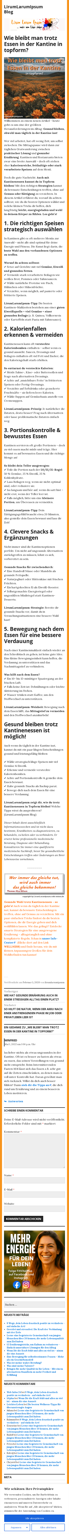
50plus (10, 1398)
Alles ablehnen (48, 1527)
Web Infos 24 (14, 1392)
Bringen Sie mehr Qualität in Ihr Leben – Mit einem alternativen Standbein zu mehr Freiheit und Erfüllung (35, 1371)
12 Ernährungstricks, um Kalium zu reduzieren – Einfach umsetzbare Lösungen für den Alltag (33, 1346)
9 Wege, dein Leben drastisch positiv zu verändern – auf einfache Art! (32, 1394)
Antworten (15, 1101)
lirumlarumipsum (54, 982)
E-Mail (9, 1189)
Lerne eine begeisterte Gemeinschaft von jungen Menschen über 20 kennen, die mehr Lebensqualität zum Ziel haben (35, 1338)
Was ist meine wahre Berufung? (24, 1362)
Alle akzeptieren (34, 1518)
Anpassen (16, 1527)
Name (9, 1175)
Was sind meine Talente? (20, 1365)
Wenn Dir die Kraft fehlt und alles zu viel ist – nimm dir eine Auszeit (35, 1400)
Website (9, 1203)
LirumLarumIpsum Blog (23, 9)
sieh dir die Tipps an (35, 1085)
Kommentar (13, 1131)
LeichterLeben (15, 1404)
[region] (34, 1509)
